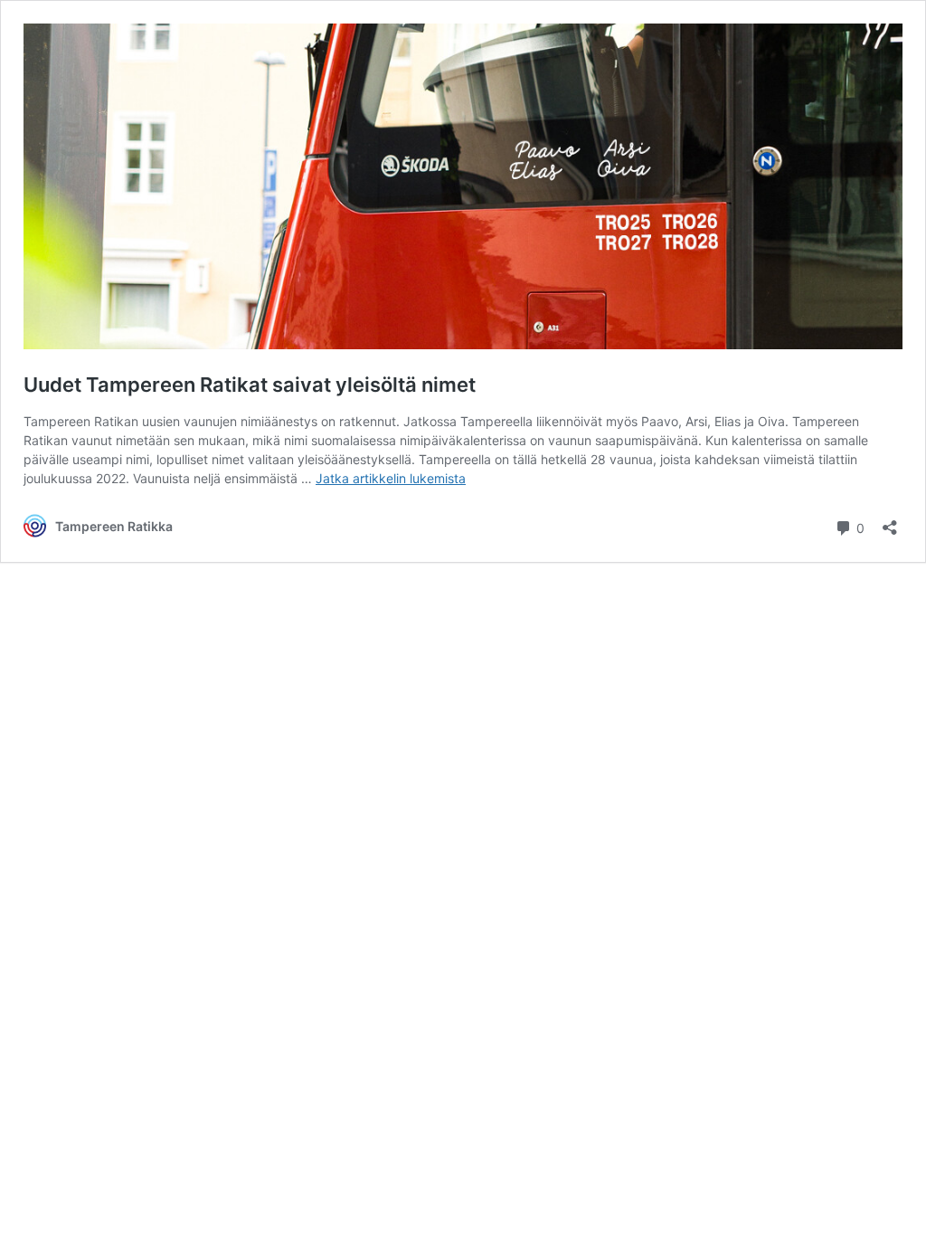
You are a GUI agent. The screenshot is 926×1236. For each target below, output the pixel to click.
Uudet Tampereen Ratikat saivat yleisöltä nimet (250, 384)
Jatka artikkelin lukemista (391, 478)
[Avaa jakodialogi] (889, 522)
